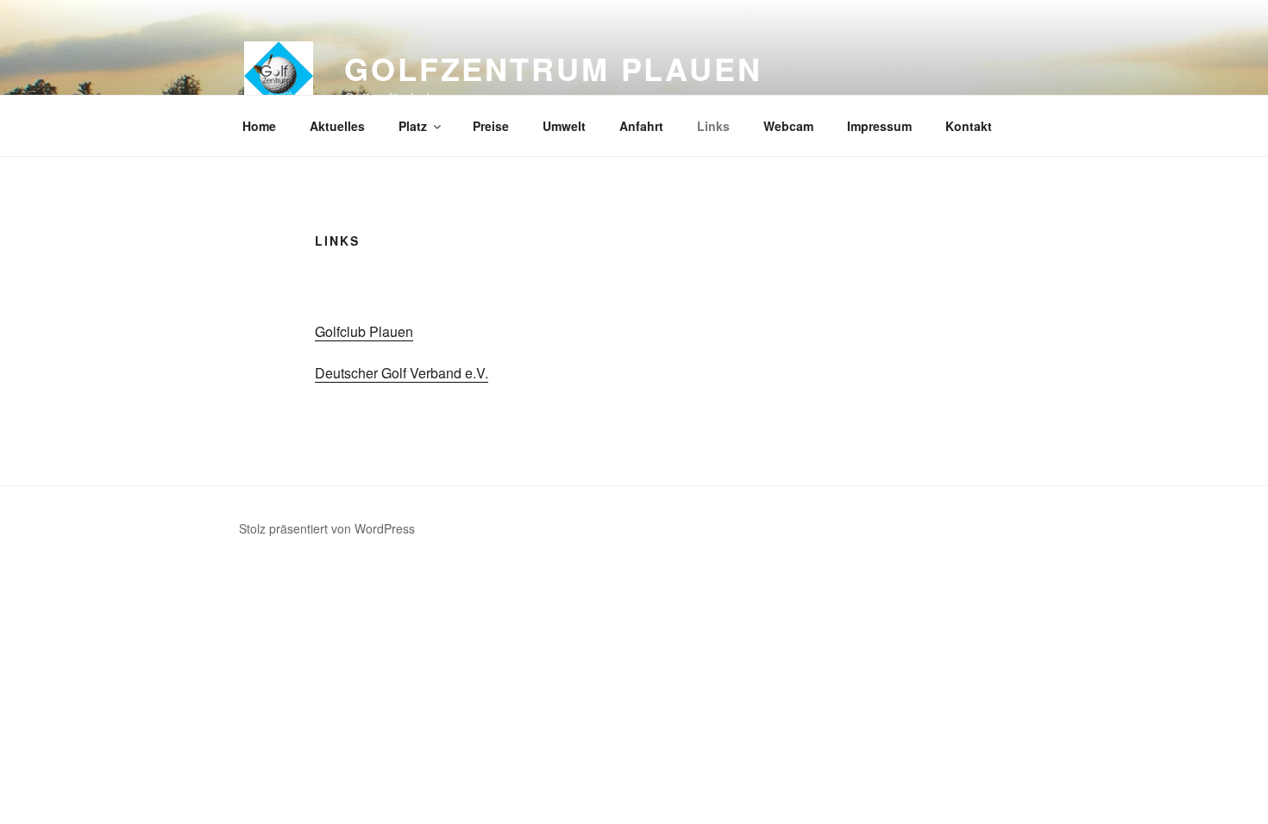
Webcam (788, 125)
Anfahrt (641, 125)
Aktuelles (337, 125)
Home (259, 125)
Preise (491, 125)
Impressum (879, 125)
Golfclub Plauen (364, 331)
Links (713, 125)
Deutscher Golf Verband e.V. (401, 373)
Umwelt (564, 125)
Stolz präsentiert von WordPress (327, 528)
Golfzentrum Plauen (553, 68)
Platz (413, 125)
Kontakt (968, 125)
